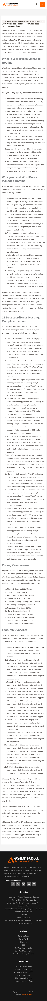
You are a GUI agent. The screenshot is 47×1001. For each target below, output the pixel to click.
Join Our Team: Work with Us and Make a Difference (23, 921)
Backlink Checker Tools (23, 966)
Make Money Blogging (23, 978)
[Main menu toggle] (42, 4)
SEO (23, 945)
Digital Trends (23, 939)
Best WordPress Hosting (23, 948)
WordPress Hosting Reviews (23, 954)
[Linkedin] (29, 884)
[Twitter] (23, 884)
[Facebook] (13, 884)
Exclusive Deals (23, 936)
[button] (37, 4)
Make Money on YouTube (24, 981)
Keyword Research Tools (23, 969)
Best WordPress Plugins (23, 951)
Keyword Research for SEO (23, 972)
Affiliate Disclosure (23, 918)
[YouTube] (34, 884)
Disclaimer (23, 915)
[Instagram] (18, 884)
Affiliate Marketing (23, 975)
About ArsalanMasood (23, 924)
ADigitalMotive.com (27, 994)
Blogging (23, 942)
